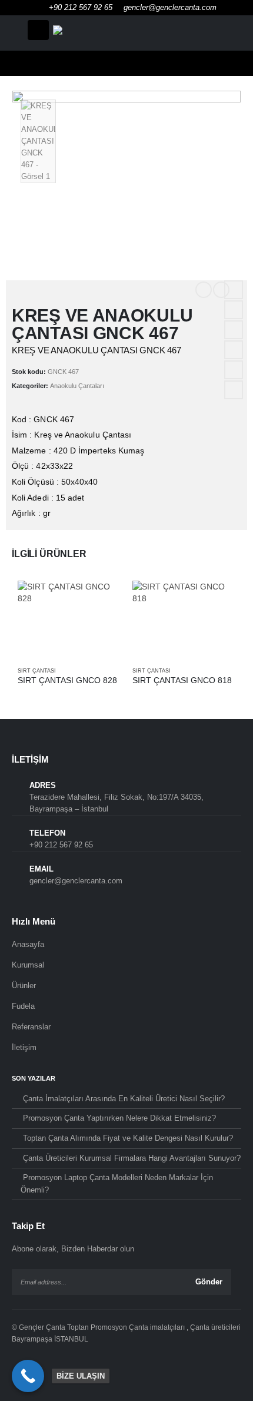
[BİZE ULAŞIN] (28, 1376)
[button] (38, 30)
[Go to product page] (69, 619)
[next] (221, 289)
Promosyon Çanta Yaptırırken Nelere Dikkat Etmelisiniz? (119, 1118)
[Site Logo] (126, 30)
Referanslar (31, 1026)
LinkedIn (233, 329)
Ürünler (24, 985)
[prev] (203, 289)
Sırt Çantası (37, 671)
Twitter (233, 309)
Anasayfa (28, 944)
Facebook (233, 289)
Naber (233, 389)
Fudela (23, 1006)
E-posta (233, 369)
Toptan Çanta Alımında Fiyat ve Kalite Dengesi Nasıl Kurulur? (128, 1138)
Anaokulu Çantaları (77, 385)
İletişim (24, 1047)
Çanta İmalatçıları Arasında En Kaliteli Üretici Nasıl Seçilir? (124, 1098)
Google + (233, 349)
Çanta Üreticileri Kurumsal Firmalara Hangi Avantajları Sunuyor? (132, 1158)
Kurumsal (28, 965)
